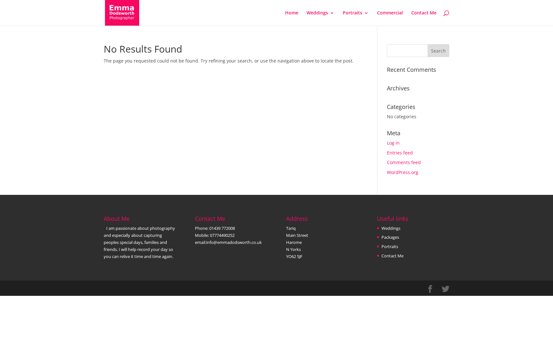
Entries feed (400, 153)
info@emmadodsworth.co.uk (234, 242)
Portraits (352, 13)
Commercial (390, 13)
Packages (390, 237)
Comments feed (404, 162)
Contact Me (424, 13)
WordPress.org (402, 172)
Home (291, 13)
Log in (393, 143)
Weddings (317, 13)
